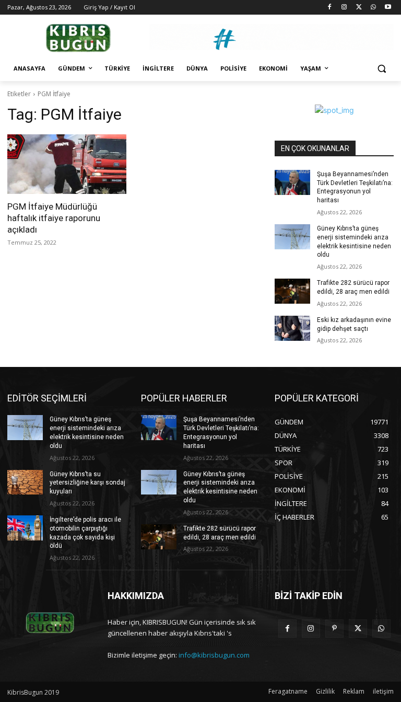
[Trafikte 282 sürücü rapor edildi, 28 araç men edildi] (292, 291)
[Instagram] (344, 8)
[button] (381, 68)
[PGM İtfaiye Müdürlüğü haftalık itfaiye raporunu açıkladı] (66, 164)
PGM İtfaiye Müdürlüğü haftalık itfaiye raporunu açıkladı (53, 218)
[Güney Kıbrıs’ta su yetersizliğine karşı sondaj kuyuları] (25, 482)
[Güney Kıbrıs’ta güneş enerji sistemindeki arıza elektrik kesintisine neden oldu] (292, 236)
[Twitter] (359, 8)
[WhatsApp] (373, 8)
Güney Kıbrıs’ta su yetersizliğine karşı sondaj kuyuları (87, 483)
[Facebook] (330, 8)
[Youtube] (388, 8)
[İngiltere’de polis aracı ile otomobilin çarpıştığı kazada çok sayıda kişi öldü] (25, 527)
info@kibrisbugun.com (214, 655)
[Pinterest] (334, 628)
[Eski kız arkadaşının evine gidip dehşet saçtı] (292, 328)
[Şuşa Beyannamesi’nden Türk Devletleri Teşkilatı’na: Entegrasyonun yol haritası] (292, 182)
